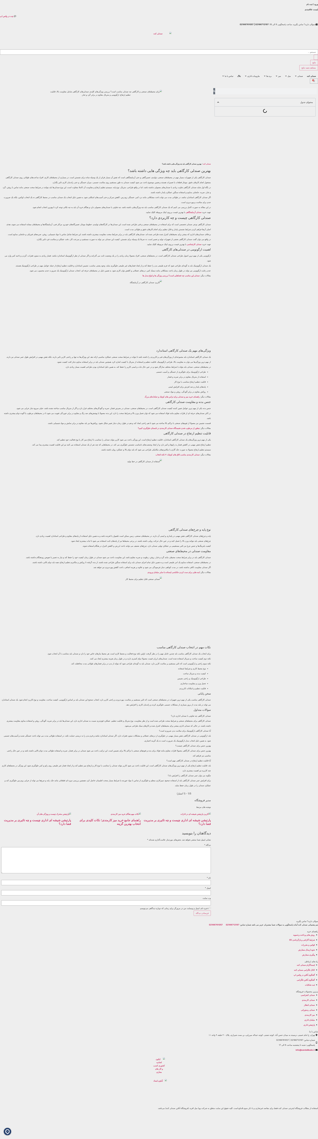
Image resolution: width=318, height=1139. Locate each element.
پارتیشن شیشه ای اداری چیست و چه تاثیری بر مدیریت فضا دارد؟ (177, 822)
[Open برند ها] (265, 76)
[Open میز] (277, 76)
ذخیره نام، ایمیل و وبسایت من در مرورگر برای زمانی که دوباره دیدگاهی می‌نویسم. (174, 908)
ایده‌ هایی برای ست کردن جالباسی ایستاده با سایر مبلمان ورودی (173, 572)
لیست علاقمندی (311, 9)
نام (209, 878)
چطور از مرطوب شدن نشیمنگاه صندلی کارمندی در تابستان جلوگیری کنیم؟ (169, 428)
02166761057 (216, 924)
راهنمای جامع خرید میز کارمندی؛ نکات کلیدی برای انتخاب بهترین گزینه (110, 822)
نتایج (314, 62)
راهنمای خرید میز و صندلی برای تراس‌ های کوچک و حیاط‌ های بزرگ (172, 396)
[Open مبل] (286, 76)
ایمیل (208, 888)
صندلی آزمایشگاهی (194, 212)
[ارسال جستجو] (316, 57)
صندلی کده (207, 164)
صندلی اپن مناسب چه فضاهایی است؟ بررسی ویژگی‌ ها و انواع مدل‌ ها (171, 275)
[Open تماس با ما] (223, 76)
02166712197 (232, 924)
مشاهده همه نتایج (308, 67)
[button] (218, 102)
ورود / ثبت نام (312, 4)
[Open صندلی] (296, 76)
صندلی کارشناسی (194, 244)
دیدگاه (207, 845)
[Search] (214, 91)
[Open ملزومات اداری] (246, 76)
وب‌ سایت (207, 898)
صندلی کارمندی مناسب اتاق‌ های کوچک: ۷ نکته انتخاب (178, 454)
